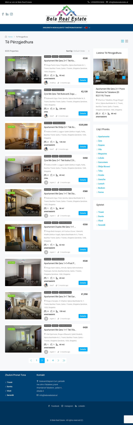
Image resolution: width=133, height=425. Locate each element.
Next (123, 77)
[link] (23, 69)
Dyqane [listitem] (101, 145)
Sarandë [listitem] (101, 225)
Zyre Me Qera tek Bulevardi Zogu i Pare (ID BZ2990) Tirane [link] (71, 94)
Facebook (55, 406)
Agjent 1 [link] (53, 216)
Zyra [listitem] (100, 141)
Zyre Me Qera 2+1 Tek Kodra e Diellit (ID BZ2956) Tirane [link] (69, 160)
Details (83, 80)
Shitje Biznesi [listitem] (104, 166)
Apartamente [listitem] (103, 136)
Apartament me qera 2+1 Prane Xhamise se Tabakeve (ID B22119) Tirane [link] (110, 92)
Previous (97, 77)
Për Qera (48, 56)
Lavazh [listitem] (101, 184)
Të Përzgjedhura (65, 56)
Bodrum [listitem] (101, 188)
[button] (122, 41)
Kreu (45, 28)
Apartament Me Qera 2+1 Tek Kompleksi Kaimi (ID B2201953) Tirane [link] (75, 60)
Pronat (72, 28)
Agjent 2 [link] (53, 182)
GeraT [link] (52, 116)
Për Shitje (48, 123)
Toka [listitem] (100, 171)
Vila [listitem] (100, 149)
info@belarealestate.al (48, 395)
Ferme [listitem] (101, 192)
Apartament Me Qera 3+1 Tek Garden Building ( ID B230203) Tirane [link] (75, 296)
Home (10, 37)
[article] (110, 90)
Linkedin (81, 406)
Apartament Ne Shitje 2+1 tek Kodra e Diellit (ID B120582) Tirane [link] (74, 127)
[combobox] (81, 51)
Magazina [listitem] (102, 154)
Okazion (55, 56)
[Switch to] (87, 27)
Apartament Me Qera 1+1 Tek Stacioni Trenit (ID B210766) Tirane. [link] (74, 193)
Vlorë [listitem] (100, 221)
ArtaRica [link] (53, 83)
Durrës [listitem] (101, 216)
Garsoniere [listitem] (103, 162)
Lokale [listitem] (101, 158)
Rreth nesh (52, 28)
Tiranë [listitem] (101, 212)
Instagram (68, 406)
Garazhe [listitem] (101, 179)
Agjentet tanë (63, 28)
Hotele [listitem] (101, 175)
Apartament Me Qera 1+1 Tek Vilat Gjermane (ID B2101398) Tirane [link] (74, 330)
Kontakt (78, 28)
